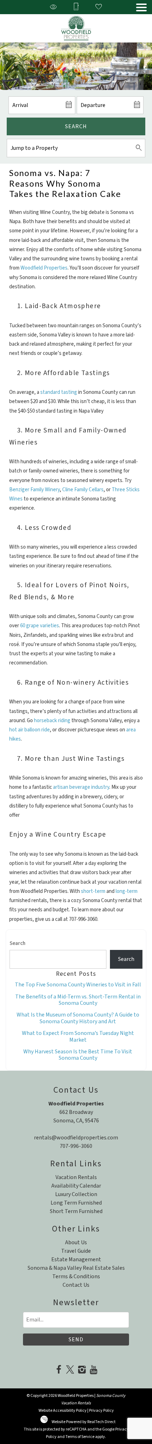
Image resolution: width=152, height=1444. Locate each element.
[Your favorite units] (98, 7)
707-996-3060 (76, 1146)
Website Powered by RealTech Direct (84, 1422)
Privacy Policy (101, 1411)
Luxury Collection (76, 1194)
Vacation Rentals (76, 1177)
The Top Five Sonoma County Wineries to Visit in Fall (78, 985)
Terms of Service (79, 1437)
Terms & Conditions (76, 1276)
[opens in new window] (58, 1370)
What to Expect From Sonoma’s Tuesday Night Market (78, 1036)
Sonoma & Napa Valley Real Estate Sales (76, 1268)
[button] (141, 7)
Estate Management (76, 1259)
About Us (76, 1242)
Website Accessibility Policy (63, 1411)
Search (76, 126)
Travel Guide (76, 1251)
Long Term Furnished (76, 1203)
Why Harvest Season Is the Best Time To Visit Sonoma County (77, 1055)
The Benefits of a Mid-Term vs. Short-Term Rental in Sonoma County (78, 1000)
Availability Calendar (76, 1186)
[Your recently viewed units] (53, 7)
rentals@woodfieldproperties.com (76, 1138)
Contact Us (76, 1285)
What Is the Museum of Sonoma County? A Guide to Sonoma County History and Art (78, 1018)
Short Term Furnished (76, 1211)
